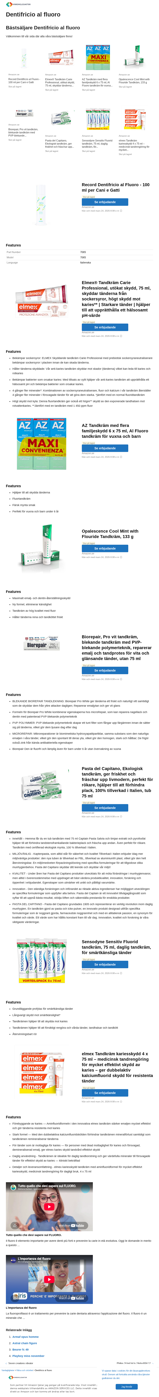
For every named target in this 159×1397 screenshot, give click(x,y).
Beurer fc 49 (20, 1349)
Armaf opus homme (25, 1336)
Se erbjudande (105, 202)
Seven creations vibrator (20, 1363)
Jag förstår (126, 1386)
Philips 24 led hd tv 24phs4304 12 (134, 1363)
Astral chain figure (24, 1343)
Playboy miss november (28, 1356)
